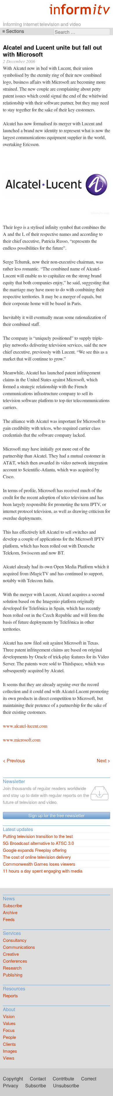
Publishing (12, 975)
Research (12, 968)
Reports (10, 995)
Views (8, 1058)
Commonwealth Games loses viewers (39, 864)
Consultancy (15, 940)
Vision (8, 1016)
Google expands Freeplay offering (34, 850)
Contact (38, 1078)
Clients (9, 1044)
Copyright (13, 1078)
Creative (11, 954)
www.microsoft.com (21, 740)
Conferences (15, 961)
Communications (19, 947)
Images (10, 1051)
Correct (88, 1078)
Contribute (63, 1078)
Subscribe (12, 905)
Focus (9, 1030)
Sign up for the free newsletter (56, 815)
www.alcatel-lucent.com (25, 726)
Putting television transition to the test (38, 836)
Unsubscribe (66, 1085)
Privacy (10, 1085)
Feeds (9, 919)
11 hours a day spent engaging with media (42, 871)
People (9, 1037)
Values (9, 1023)
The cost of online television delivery (37, 857)
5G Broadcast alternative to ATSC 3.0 (38, 843)
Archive (10, 912)
